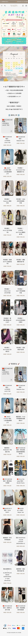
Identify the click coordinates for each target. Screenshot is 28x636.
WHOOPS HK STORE (16, 632)
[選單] (1, 5)
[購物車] (26, 5)
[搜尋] (5, 5)
